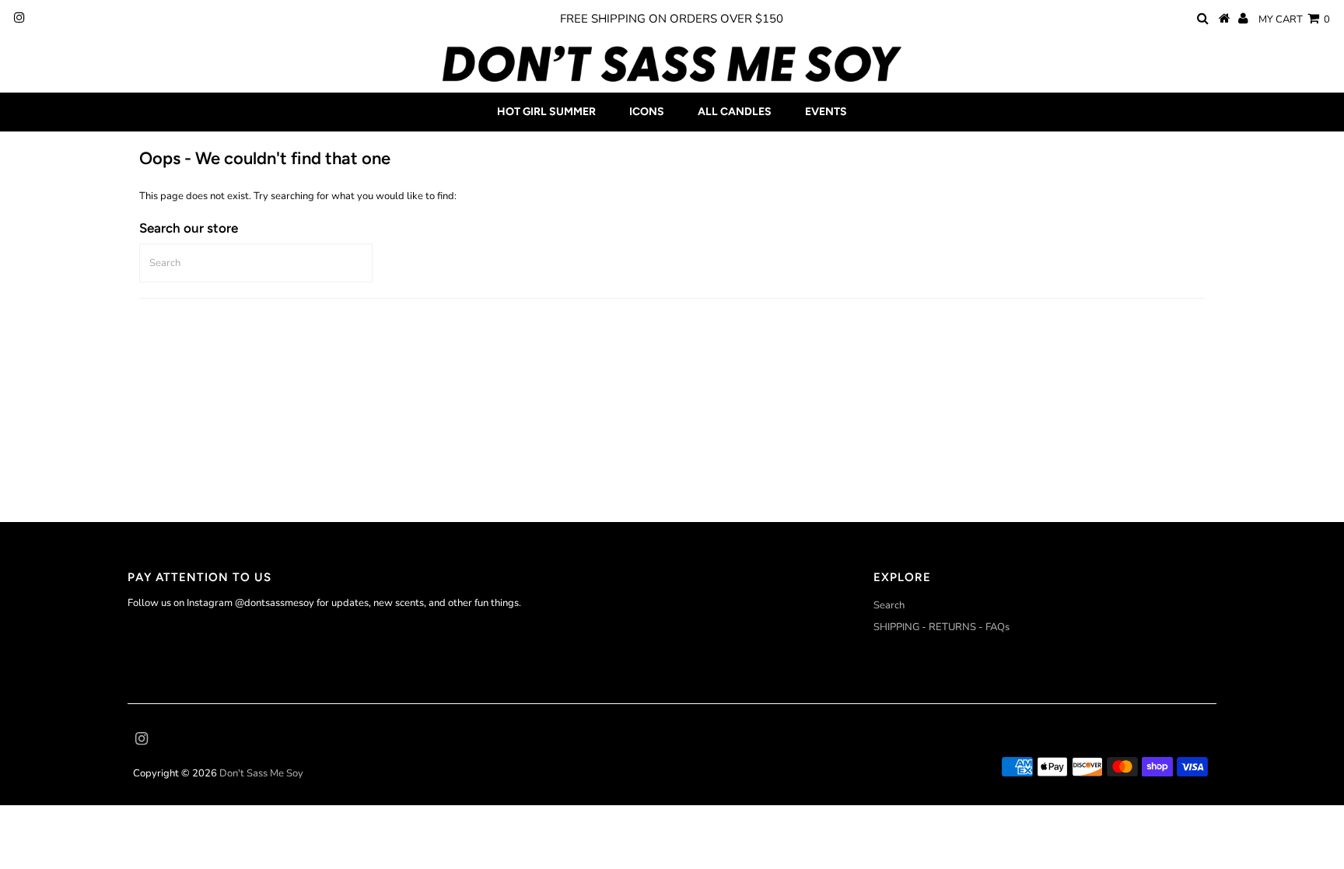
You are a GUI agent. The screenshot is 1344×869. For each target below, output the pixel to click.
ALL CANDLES (735, 111)
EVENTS (826, 111)
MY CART (1294, 19)
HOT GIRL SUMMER (546, 111)
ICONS (646, 111)
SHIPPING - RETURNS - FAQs (941, 627)
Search (889, 605)
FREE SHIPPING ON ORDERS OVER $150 (671, 18)
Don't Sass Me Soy (261, 773)
